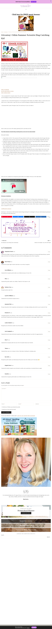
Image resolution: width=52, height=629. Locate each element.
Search (2, 535)
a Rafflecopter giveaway (6, 208)
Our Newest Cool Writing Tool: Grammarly (9, 241)
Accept (34, 627)
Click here (16, 14)
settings (28, 627)
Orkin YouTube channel (5, 92)
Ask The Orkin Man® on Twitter (7, 91)
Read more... (26, 499)
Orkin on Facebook (5, 89)
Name (3, 403)
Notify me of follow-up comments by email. (11, 407)
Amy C (6, 339)
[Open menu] (26, 9)
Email (20, 403)
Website (37, 403)
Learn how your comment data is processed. (26, 415)
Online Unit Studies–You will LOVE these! (42, 241)
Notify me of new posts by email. (9, 409)
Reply (49, 251)
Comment (4, 388)
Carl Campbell (8, 331)
